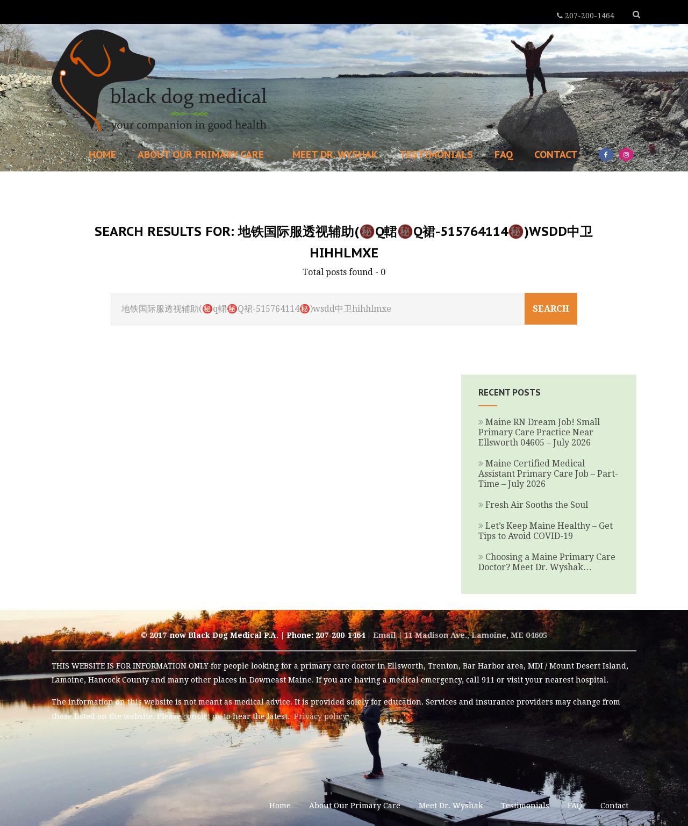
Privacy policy (320, 716)
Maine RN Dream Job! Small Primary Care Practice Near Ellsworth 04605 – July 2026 (539, 432)
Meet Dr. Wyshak (335, 154)
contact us (202, 716)
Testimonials (436, 154)
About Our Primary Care (201, 154)
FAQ (503, 154)
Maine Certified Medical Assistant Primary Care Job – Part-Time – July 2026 (548, 473)
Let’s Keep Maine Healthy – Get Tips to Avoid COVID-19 (545, 531)
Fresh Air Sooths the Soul (536, 505)
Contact (556, 154)
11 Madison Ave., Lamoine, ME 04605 (475, 635)
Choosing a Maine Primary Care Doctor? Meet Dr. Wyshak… (546, 562)
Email (384, 635)
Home (102, 154)
